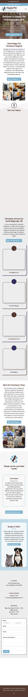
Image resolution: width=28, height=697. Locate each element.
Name (5, 620)
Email (5, 626)
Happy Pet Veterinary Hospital (14, 49)
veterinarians (9, 402)
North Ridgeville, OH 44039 (14, 585)
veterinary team (11, 388)
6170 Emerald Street (14, 583)
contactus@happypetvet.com (14, 597)
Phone (4, 631)
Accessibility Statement (19, 690)
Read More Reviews (13, 512)
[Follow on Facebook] (14, 693)
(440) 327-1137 (14, 596)
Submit (6, 651)
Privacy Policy (10, 690)
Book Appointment (14, 4)
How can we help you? (9, 637)
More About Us (13, 79)
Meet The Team (13, 422)
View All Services (13, 241)
